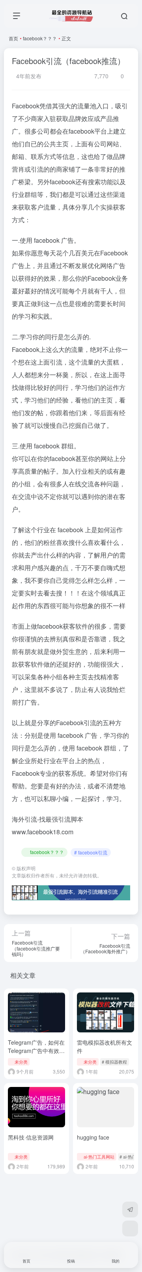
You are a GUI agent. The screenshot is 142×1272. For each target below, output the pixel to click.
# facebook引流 (90, 852)
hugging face (93, 1137)
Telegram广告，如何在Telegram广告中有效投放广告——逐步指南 (36, 1050)
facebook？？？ (40, 38)
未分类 (21, 1061)
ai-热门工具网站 (99, 1156)
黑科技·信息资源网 (31, 1137)
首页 (13, 38)
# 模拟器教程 (114, 1061)
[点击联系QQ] (130, 1228)
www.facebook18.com (42, 831)
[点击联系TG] (130, 1209)
